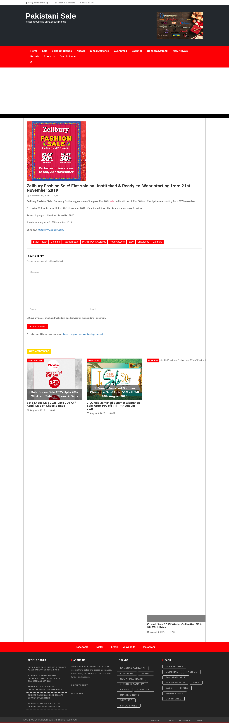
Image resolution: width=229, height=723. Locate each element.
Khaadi (124, 689)
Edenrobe (127, 673)
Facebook (155, 720)
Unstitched (143, 241)
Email (199, 720)
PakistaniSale (175, 682)
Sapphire (126, 700)
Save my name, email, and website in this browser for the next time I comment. (67, 318)
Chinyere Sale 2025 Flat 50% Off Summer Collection (45, 696)
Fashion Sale (71, 241)
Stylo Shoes (128, 705)
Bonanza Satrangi (132, 668)
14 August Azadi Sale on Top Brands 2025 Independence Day (45, 705)
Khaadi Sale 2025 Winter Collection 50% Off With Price (174, 626)
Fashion (191, 672)
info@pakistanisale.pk (38, 2)
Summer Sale (175, 693)
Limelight (144, 689)
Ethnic (145, 673)
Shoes (184, 688)
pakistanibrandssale (64, 2)
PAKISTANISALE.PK (94, 241)
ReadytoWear (117, 241)
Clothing (55, 241)
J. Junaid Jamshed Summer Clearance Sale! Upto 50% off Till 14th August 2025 (113, 405)
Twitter (171, 720)
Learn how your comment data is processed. (83, 334)
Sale (131, 241)
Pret (196, 682)
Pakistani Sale (176, 677)
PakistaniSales (87, 2)
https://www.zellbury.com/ (51, 229)
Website (185, 720)
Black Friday (40, 241)
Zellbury (157, 241)
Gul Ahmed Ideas (131, 679)
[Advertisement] (114, 91)
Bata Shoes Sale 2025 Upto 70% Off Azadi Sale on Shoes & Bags (51, 404)
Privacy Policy (79, 685)
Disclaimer (77, 693)
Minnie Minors (129, 695)
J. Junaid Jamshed (132, 684)
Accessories (174, 666)
